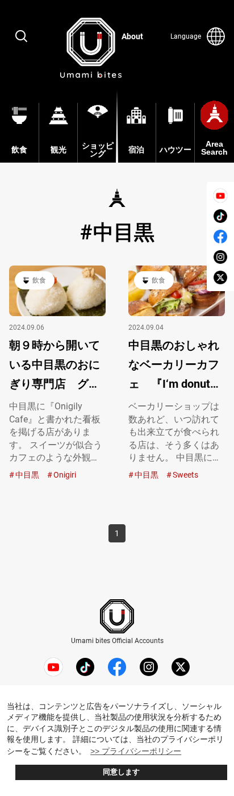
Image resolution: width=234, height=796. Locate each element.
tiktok (220, 216)
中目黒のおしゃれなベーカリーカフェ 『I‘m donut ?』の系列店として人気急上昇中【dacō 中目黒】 (176, 365)
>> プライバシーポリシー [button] (135, 751)
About (132, 36)
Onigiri (64, 475)
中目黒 (27, 475)
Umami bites (91, 47)
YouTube (220, 195)
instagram (220, 257)
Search (21, 36)
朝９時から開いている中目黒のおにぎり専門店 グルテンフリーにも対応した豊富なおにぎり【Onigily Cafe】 (54, 365)
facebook (220, 236)
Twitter (220, 277)
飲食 (39, 280)
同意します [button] (121, 772)
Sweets (185, 475)
